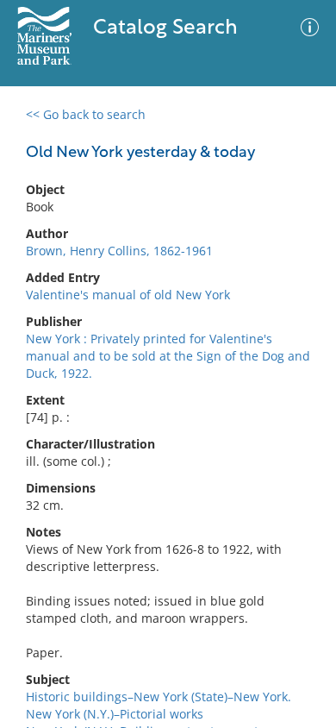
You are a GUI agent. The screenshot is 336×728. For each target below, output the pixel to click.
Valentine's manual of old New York (128, 294)
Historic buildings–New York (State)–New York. (158, 696)
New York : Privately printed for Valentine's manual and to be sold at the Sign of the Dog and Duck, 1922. (168, 355)
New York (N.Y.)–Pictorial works (114, 714)
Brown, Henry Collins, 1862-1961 (119, 250)
